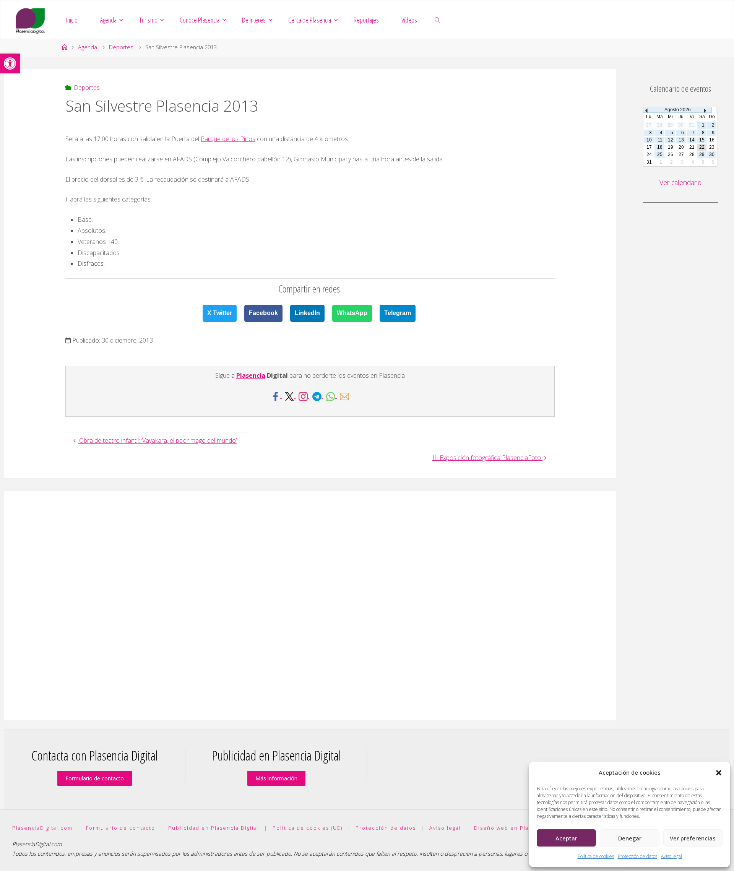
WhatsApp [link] (352, 313)
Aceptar (566, 838)
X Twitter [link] (219, 313)
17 (649, 147)
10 (649, 140)
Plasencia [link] (250, 375)
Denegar (629, 838)
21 (692, 147)
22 (702, 147)
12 (670, 140)
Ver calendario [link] (680, 182)
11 (660, 140)
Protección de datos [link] (637, 856)
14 (692, 140)
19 (670, 147)
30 (712, 154)
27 (681, 154)
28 (692, 154)
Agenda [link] (87, 47)
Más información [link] (276, 778)
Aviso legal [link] (671, 856)
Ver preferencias (693, 838)
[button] (719, 773)
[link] (10, 63)
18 (660, 147)
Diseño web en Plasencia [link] (511, 827)
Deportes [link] (121, 47)
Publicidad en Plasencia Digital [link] (213, 827)
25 (660, 154)
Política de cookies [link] (596, 856)
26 (670, 154)
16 (712, 140)
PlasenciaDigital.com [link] (42, 827)
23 (712, 147)
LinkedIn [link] (307, 313)
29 (702, 154)
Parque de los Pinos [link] (228, 139)
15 (702, 140)
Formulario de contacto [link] (94, 778)
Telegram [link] (397, 313)
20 (681, 147)
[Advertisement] (310, 605)
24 (649, 154)
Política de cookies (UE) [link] (308, 827)
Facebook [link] (263, 313)
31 (649, 162)
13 (681, 140)
